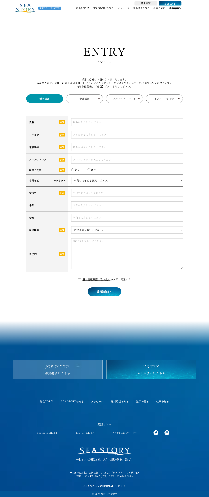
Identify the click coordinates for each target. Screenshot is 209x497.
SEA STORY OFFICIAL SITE (103, 486)
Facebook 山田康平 (47, 432)
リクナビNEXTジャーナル (123, 432)
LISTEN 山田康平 (85, 432)
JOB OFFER (57, 369)
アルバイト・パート (124, 98)
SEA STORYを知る (103, 8)
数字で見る (159, 8)
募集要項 (146, 3)
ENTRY (170, 3)
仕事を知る (162, 401)
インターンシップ (164, 98)
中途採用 (84, 98)
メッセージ (123, 8)
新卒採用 (44, 98)
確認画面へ (104, 291)
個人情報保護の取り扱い (96, 279)
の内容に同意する (106, 279)
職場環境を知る (141, 8)
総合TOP (81, 8)
